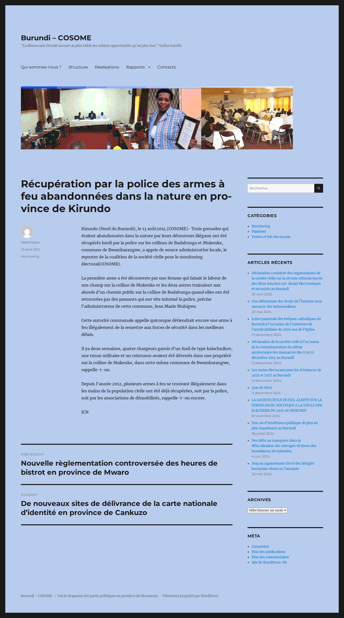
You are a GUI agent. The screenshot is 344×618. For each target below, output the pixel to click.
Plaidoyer (259, 231)
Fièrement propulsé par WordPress (190, 596)
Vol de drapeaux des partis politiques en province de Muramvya (107, 596)
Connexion (260, 546)
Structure (78, 67)
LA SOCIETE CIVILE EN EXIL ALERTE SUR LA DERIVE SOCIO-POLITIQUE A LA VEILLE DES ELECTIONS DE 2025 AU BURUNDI (287, 405)
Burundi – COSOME (56, 37)
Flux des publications (269, 552)
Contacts (166, 67)
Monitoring (30, 256)
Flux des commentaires (270, 557)
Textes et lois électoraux (271, 237)
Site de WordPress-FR (269, 562)
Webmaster (30, 242)
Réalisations (107, 67)
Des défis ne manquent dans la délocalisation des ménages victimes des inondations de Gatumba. (284, 445)
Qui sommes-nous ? (41, 67)
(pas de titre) (262, 388)
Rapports (135, 67)
